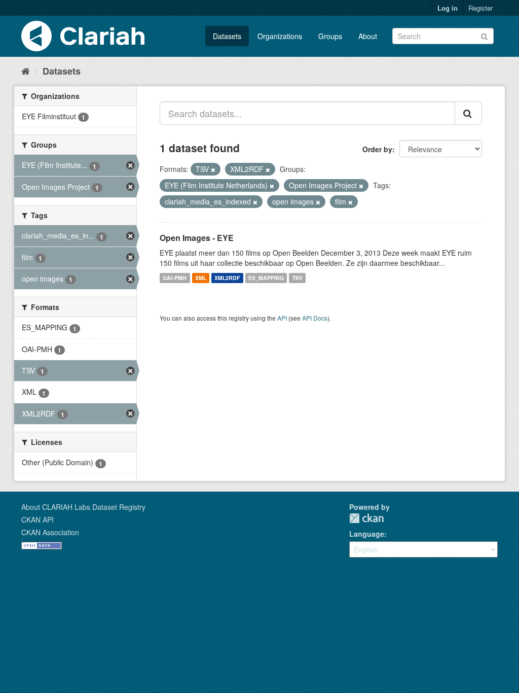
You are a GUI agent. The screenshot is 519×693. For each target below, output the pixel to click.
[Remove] (213, 169)
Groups (330, 36)
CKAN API (37, 519)
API (282, 318)
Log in (447, 8)
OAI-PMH (175, 278)
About (367, 36)
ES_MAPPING (266, 278)
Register (480, 8)
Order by (377, 149)
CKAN (366, 518)
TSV (297, 278)
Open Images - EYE (197, 238)
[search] (468, 113)
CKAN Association (50, 532)
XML (200, 278)
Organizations (279, 36)
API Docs (314, 318)
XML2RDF (227, 278)
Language (366, 534)
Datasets (227, 36)
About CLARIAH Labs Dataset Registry (83, 507)
